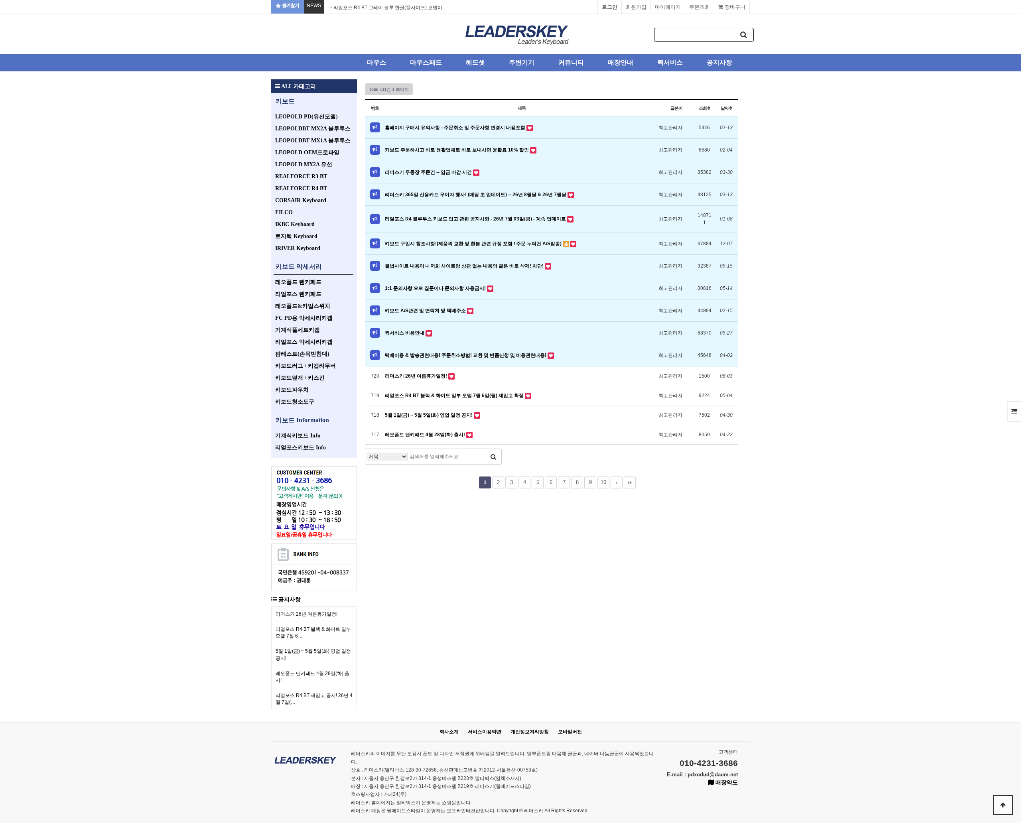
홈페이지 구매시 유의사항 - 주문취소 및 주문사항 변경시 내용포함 (455, 127)
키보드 (285, 101)
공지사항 (719, 62)
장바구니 (734, 7)
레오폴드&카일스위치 (302, 306)
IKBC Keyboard (295, 224)
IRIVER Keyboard (297, 248)
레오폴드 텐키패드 (298, 282)
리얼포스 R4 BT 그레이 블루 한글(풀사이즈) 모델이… (390, 7)
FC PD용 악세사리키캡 (304, 318)
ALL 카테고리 (298, 86)
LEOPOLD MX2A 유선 (303, 164)
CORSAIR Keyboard (300, 200)
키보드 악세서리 (299, 266)
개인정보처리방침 (529, 731)
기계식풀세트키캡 (297, 330)
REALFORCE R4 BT (301, 188)
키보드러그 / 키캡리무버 (305, 366)
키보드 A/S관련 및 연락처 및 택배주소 (426, 310)
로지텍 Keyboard (296, 236)
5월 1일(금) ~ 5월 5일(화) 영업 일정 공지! (429, 415)
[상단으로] (1003, 805)
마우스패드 (426, 62)
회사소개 (449, 731)
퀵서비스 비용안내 (405, 333)
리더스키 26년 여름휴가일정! (306, 614)
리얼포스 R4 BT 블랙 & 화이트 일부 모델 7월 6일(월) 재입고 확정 (455, 395)
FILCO (284, 212)
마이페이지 (668, 7)
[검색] (744, 35)
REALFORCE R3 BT (301, 176)
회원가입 (636, 7)
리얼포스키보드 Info (300, 448)
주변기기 (521, 62)
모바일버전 (570, 731)
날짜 (725, 108)
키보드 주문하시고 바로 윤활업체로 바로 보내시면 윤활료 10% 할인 (457, 150)
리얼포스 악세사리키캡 (304, 342)
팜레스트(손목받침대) (302, 354)
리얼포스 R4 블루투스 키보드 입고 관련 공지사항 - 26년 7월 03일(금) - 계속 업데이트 (476, 219)
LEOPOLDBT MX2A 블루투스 (313, 129)
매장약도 (726, 782)
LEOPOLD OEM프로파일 (307, 153)
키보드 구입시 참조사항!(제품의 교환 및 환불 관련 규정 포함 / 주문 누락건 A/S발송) (474, 243)
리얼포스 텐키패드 (298, 294)
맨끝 (630, 482)
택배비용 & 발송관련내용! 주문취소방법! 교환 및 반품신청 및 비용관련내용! (466, 355)
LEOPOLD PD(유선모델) (306, 117)
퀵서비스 (670, 62)
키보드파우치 (292, 390)
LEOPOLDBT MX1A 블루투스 (313, 141)
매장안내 (620, 62)
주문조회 (699, 7)
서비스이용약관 (484, 731)
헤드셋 (475, 62)
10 (603, 482)
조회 (703, 108)
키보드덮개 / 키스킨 (300, 378)
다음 (617, 482)
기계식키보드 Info (297, 436)
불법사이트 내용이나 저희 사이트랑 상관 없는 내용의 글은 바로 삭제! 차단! (465, 266)
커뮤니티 (571, 62)
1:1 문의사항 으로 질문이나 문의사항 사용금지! (436, 288)
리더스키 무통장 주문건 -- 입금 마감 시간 (429, 172)
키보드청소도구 (294, 402)
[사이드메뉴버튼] (1014, 411)
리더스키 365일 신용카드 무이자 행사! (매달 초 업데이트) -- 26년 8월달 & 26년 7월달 (476, 194)
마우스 (376, 62)
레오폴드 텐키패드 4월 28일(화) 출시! (425, 434)
